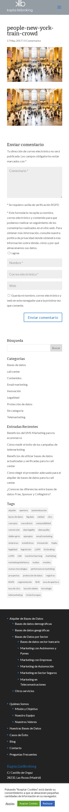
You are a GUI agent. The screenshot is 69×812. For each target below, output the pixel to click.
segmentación (25, 582)
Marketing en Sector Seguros (38, 672)
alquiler (12, 510)
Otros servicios (24, 691)
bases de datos (15, 516)
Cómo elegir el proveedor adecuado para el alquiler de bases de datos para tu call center (34, 477)
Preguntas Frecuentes (23, 754)
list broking (49, 549)
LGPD (37, 549)
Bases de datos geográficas (32, 630)
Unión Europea (33, 595)
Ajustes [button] (10, 803)
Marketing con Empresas (36, 659)
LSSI (20, 555)
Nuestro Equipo (25, 715)
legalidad (12, 549)
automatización (39, 510)
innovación (42, 543)
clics (50, 516)
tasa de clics (14, 588)
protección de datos (33, 575)
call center (13, 371)
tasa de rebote (31, 588)
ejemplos (28, 536)
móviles (47, 562)
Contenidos (14, 378)
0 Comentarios (32, 40)
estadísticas (28, 543)
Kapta (54, 543)
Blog (13, 741)
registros (50, 575)
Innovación (14, 391)
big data (30, 516)
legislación (26, 549)
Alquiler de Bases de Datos (26, 618)
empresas (13, 543)
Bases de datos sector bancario (40, 641)
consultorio (26, 523)
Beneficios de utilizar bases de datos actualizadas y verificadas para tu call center (30, 461)
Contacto (16, 748)
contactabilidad (43, 523)
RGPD (11, 582)
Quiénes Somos (19, 704)
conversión (14, 529)
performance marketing (42, 568)
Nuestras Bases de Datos (25, 728)
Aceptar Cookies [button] (29, 803)
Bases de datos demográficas (33, 623)
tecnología (46, 588)
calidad (40, 516)
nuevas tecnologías (17, 568)
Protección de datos (19, 404)
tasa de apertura (51, 582)
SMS (37, 582)
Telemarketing (16, 417)
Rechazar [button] (48, 803)
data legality (29, 529)
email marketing (44, 536)
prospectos (14, 575)
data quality (43, 529)
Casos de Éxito (19, 735)
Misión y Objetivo (26, 709)
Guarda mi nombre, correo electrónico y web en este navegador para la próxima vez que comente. (34, 300)
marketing (51, 555)
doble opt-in (14, 536)
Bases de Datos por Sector (31, 636)
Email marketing (17, 384)
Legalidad (13, 397)
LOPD (11, 555)
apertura (24, 510)
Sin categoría (15, 410)
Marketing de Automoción (37, 666)
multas (36, 562)
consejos (12, 523)
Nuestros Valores (26, 722)
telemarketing (15, 595)
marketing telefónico (18, 562)
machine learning (33, 555)
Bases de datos (16, 365)
